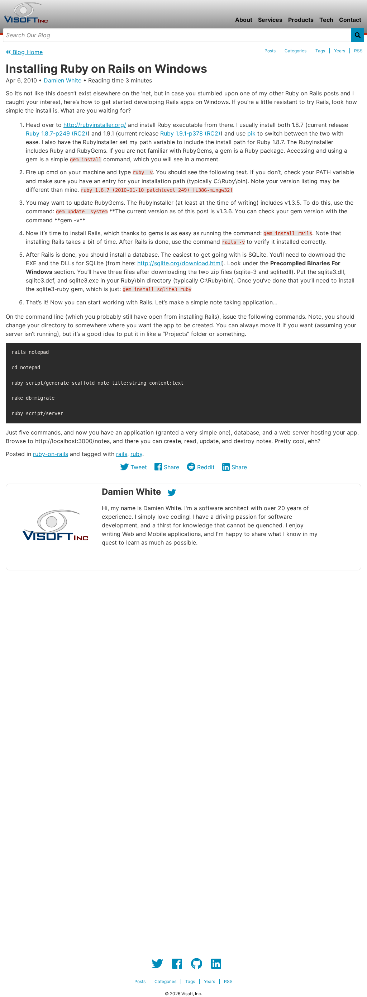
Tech (326, 19)
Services (270, 19)
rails (121, 453)
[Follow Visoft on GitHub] (196, 964)
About (243, 19)
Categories (295, 50)
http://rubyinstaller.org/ (94, 124)
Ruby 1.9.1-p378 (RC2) (190, 133)
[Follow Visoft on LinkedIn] (216, 964)
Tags (320, 50)
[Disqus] (183, 665)
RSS (358, 50)
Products (301, 19)
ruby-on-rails (50, 453)
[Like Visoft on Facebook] (177, 964)
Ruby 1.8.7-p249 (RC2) (56, 133)
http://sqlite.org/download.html (179, 263)
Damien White (62, 80)
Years (339, 50)
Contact (350, 19)
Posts (270, 50)
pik (251, 133)
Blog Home (27, 52)
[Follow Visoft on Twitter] (157, 964)
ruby (136, 453)
